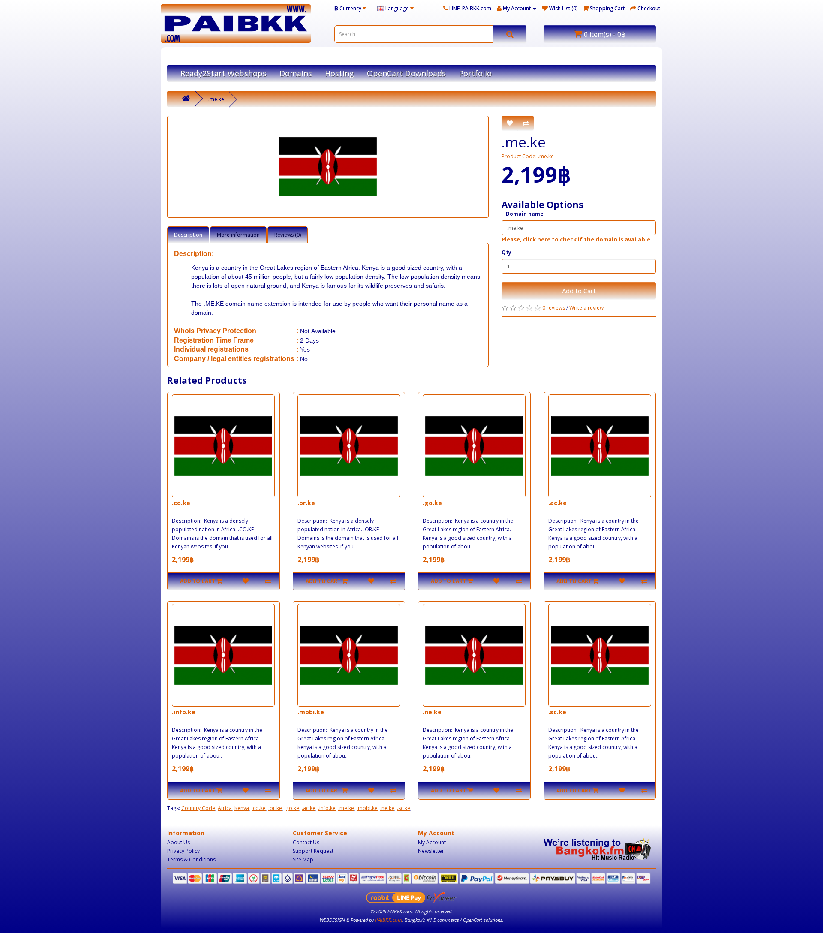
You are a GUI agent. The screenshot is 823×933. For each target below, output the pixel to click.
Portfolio (475, 73)
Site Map (303, 859)
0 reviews (553, 307)
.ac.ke (557, 503)
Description (188, 234)
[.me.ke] (328, 167)
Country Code (198, 808)
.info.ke (183, 712)
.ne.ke (432, 712)
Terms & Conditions (191, 859)
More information (238, 234)
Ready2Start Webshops (223, 73)
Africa (225, 808)
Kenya (241, 808)
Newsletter (431, 851)
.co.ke (181, 503)
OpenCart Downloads (406, 73)
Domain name (525, 213)
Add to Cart (579, 290)
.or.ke (306, 503)
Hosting (339, 73)
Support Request (313, 851)
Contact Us (306, 842)
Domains (295, 73)
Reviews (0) (287, 234)
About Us (178, 842)
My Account (432, 842)
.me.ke (216, 99)
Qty (506, 252)
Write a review (586, 307)
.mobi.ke (310, 712)
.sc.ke (557, 712)
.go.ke (432, 503)
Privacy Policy (183, 851)
